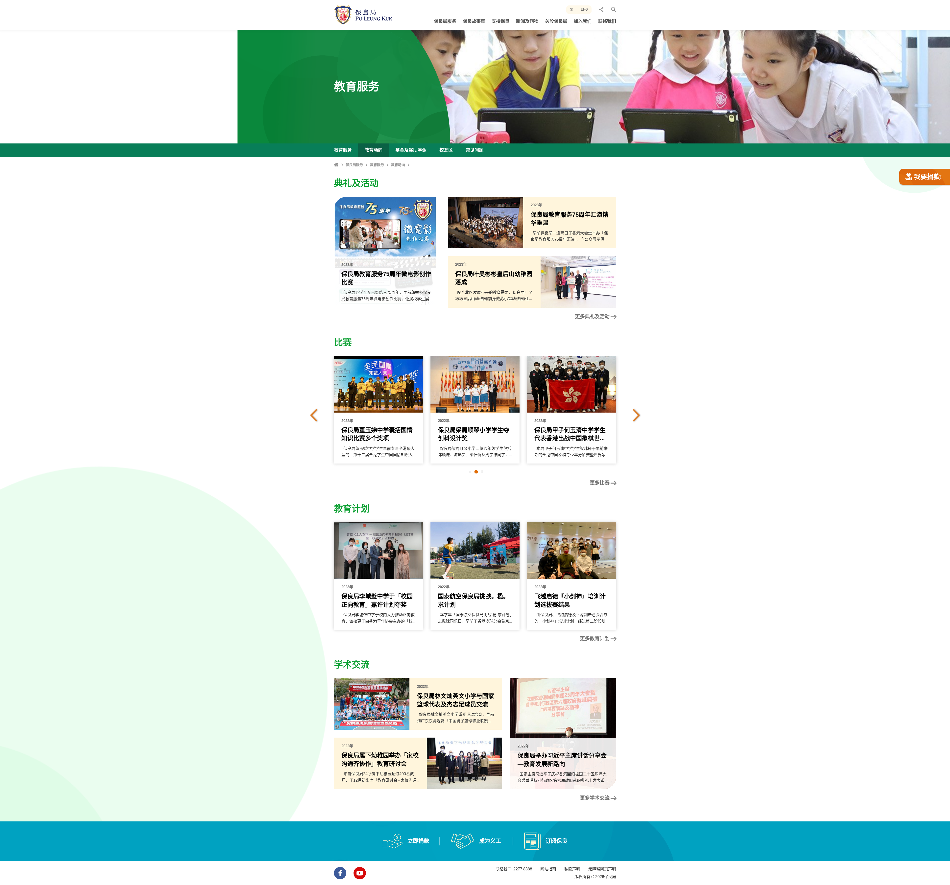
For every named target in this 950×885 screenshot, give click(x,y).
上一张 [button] (313, 415)
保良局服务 (354, 165)
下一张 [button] (636, 415)
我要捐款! (928, 177)
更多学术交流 (595, 798)
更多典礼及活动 (592, 316)
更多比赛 (600, 483)
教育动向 (398, 165)
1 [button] (470, 472)
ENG (584, 9)
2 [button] (476, 472)
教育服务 (377, 165)
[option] (378, 410)
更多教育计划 (595, 638)
